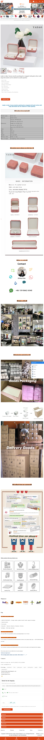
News (31, 730)
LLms (42, 733)
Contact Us (40, 730)
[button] (43, 10)
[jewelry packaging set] (22, 10)
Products (12, 730)
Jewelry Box (11, 18)
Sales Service (34, 365)
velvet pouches (30, 667)
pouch (25, 667)
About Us (3, 730)
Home (3, 18)
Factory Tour (21, 730)
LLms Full (40, 735)
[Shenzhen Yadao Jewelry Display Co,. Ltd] (2, 1)
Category (6, 18)
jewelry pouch (19, 667)
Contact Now (6, 99)
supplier (36, 667)
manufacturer (9, 667)
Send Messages (7, 709)
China (14, 667)
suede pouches (4, 669)
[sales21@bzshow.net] (2, 676)
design (40, 667)
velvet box (16, 18)
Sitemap (37, 733)
